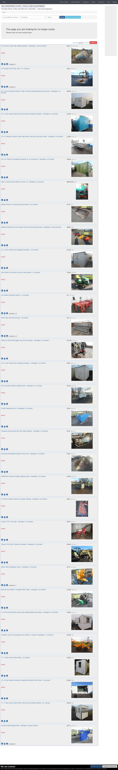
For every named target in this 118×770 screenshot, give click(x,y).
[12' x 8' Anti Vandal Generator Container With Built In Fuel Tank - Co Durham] (82, 689)
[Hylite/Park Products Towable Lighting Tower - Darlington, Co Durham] (82, 485)
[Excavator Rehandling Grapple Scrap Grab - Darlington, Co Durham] (82, 462)
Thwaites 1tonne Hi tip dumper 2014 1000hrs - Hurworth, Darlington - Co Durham (27, 635)
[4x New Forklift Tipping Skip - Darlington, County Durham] (82, 734)
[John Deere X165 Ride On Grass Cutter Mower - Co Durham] (82, 281)
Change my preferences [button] (109, 766)
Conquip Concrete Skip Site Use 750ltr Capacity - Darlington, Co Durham (24, 431)
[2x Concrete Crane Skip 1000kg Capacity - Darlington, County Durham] (82, 55)
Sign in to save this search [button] (73, 17)
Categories (93, 42)
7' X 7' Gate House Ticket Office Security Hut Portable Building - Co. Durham (25, 703)
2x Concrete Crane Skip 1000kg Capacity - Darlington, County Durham (23, 46)
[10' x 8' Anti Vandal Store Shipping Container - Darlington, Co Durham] (82, 372)
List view (81, 42)
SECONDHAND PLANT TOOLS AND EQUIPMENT (23, 6)
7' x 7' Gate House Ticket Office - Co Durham (15, 657)
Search (62, 17)
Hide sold (75, 42)
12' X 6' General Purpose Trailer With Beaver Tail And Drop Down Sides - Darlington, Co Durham (32, 136)
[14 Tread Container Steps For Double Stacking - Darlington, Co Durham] (82, 508)
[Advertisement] (111, 31)
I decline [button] (99, 766)
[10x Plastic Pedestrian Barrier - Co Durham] (82, 304)
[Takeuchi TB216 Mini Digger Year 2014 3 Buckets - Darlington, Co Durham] (82, 349)
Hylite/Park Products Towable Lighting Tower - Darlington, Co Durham (23, 476)
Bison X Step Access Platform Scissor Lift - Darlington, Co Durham (22, 182)
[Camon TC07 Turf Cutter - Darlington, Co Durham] (82, 530)
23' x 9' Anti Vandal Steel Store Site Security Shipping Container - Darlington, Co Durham (29, 114)
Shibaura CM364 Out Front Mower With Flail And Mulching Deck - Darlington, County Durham (31, 227)
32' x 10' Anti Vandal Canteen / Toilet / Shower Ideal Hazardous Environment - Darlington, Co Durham (30, 92)
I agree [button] (93, 766)
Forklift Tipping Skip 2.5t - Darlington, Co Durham (17, 408)
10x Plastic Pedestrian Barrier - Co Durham (15, 295)
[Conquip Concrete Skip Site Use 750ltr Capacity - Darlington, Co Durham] (82, 440)
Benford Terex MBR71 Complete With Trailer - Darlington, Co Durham (23, 589)
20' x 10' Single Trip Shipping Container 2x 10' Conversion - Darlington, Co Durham (27, 159)
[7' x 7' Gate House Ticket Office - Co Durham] (82, 666)
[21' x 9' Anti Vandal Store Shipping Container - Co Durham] (82, 259)
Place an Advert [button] (64, 2)
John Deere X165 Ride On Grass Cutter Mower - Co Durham (20, 272)
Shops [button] (93, 2)
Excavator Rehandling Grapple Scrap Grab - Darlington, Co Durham (23, 454)
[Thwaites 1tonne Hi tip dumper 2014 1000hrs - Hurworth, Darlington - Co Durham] (82, 644)
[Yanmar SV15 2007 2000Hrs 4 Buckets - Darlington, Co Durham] (82, 553)
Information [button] (101, 2)
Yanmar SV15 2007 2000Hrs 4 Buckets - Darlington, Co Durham (21, 544)
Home (3, 2)
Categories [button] (85, 2)
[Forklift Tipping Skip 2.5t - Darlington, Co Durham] (82, 417)
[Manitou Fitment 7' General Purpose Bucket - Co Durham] (82, 213)
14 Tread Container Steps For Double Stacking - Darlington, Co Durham (24, 499)
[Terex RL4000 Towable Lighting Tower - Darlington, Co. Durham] (82, 394)
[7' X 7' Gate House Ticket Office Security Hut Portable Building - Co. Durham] (82, 712)
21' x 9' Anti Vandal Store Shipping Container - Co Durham (19, 250)
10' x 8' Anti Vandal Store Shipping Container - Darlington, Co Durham (23, 363)
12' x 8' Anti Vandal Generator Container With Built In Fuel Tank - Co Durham (25, 680)
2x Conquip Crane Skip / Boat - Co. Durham (15, 68)
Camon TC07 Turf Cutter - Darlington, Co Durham (17, 521)
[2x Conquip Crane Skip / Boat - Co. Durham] (82, 77)
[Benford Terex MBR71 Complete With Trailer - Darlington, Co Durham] (82, 598)
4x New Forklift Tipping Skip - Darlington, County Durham (19, 725)
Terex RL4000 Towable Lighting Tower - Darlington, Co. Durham (21, 386)
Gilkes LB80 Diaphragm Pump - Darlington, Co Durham (19, 567)
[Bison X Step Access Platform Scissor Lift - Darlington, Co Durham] (82, 191)
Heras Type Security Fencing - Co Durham (14, 318)
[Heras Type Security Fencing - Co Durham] (82, 326)
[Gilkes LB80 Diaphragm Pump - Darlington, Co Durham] (82, 576)
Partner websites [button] (75, 2)
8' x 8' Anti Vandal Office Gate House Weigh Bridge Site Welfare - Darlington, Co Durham (29, 612)
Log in (108, 2)
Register (115, 2)
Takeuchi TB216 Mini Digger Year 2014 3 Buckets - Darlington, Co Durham (25, 340)
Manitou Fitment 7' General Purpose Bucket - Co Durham (19, 204)
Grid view (86, 42)
